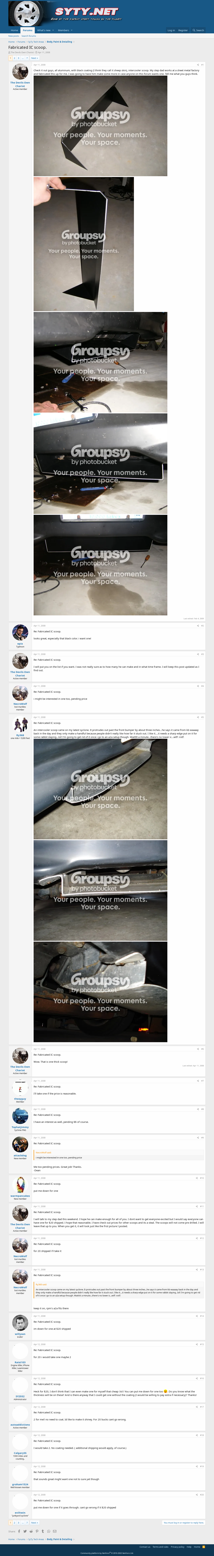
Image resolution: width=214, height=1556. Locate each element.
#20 (202, 1494)
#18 (202, 1435)
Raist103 (20, 1362)
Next (33, 58)
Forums (27, 30)
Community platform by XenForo (107, 1553)
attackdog (20, 1155)
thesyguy (20, 1098)
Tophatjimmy (20, 1127)
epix (20, 643)
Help (189, 1546)
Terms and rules (160, 1546)
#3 (202, 654)
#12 (202, 1238)
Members (63, 30)
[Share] (198, 65)
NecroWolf (20, 703)
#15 (202, 1344)
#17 (202, 1406)
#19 (202, 1466)
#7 (202, 1080)
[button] (53, 30)
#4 (202, 686)
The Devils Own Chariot (22, 52)
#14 (202, 1316)
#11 (202, 1206)
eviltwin (20, 1512)
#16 (202, 1378)
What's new (43, 30)
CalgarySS (20, 1453)
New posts (13, 35)
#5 (202, 717)
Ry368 (20, 735)
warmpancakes (20, 1195)
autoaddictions (20, 1424)
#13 (202, 1269)
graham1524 (20, 1484)
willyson (20, 1334)
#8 (202, 1109)
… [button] (23, 58)
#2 (202, 625)
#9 (202, 1137)
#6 (202, 1049)
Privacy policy (177, 1546)
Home (14, 30)
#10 (202, 1178)
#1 (202, 64)
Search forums (29, 35)
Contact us (145, 1546)
